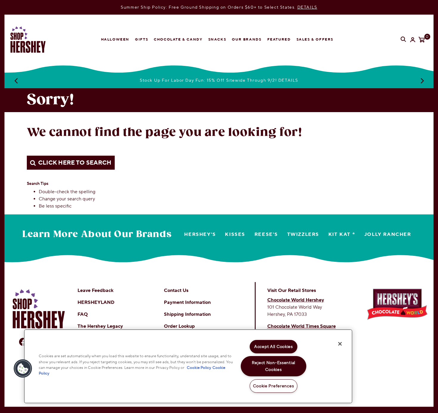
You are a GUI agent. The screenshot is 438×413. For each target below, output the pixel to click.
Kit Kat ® (341, 234)
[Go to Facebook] (23, 342)
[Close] (340, 343)
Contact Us (176, 290)
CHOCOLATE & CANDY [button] (178, 39)
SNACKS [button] (217, 39)
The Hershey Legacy (100, 326)
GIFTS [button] (141, 39)
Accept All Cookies (273, 346)
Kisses (235, 234)
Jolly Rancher (387, 234)
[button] (22, 368)
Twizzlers (303, 234)
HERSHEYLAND (95, 302)
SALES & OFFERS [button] (314, 39)
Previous (16, 80)
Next (422, 80)
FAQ (82, 314)
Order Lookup (179, 326)
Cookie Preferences (273, 386)
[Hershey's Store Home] (33, 39)
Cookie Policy (199, 367)
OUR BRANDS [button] (246, 39)
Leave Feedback (95, 290)
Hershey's (200, 234)
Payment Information (187, 302)
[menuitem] (115, 39)
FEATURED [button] (279, 39)
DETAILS (307, 7)
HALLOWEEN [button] (115, 39)
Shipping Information (187, 314)
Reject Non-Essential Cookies (273, 366)
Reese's (266, 234)
